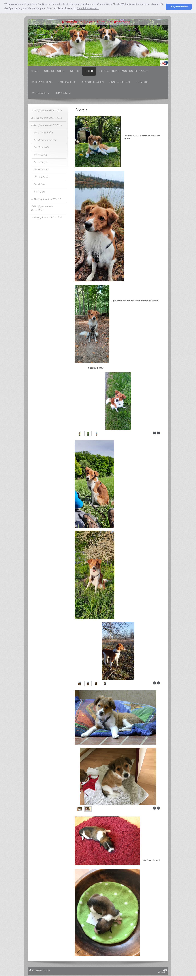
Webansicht (162, 972)
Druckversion (37, 970)
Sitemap (47, 970)
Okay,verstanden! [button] (179, 6)
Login (165, 970)
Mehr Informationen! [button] (88, 8)
